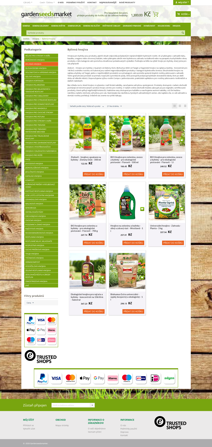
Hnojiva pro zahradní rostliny (40, 142)
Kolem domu (164, 26)
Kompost (29, 180)
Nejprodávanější (107, 2)
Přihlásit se (28, 425)
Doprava (124, 432)
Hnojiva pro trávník (35, 125)
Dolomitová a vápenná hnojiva (40, 72)
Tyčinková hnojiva (34, 258)
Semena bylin (74, 26)
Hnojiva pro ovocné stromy (39, 112)
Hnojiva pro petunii (35, 116)
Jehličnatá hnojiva (34, 172)
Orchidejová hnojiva (35, 216)
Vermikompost (32, 262)
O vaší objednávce (97, 428)
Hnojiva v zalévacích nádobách (41, 151)
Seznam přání (94, 431)
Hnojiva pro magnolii (36, 108)
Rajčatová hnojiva (34, 228)
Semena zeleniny (40, 26)
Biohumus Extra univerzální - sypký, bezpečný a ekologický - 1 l (126, 297)
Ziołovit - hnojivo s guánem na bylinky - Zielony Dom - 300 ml (86, 158)
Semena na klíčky (91, 26)
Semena (26, 26)
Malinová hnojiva (34, 203)
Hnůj (27, 159)
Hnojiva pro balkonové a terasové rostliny (37, 90)
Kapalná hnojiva (33, 176)
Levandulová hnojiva (36, 199)
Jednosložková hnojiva (36, 167)
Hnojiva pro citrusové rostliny (41, 100)
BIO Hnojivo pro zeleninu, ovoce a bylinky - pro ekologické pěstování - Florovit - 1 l (166, 160)
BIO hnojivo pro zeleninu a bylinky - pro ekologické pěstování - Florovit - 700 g (84, 228)
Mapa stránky (62, 425)
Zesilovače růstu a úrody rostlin (37, 275)
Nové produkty (127, 2)
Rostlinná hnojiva (34, 237)
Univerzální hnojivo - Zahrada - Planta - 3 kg (165, 227)
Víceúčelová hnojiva (35, 266)
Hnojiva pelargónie (35, 85)
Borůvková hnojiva (35, 60)
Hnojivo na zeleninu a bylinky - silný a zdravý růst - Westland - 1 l (126, 228)
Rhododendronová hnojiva (39, 233)
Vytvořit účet (29, 428)
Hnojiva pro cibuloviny (36, 95)
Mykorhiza (30, 208)
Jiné (27, 285)
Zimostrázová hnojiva (36, 281)
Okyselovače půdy (34, 212)
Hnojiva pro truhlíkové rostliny (37, 137)
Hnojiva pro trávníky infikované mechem (35, 130)
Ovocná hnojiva (33, 220)
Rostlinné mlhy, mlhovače (38, 241)
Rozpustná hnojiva (34, 245)
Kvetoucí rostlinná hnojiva (39, 191)
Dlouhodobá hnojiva (35, 68)
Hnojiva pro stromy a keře (38, 121)
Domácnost (149, 26)
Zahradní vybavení (132, 26)
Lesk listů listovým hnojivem (39, 195)
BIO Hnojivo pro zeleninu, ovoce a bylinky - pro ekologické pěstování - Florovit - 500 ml (126, 160)
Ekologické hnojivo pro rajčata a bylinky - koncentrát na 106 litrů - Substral (87, 297)
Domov (26, 38)
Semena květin (58, 26)
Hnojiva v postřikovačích (38, 147)
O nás (61, 2)
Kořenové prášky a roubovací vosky (40, 185)
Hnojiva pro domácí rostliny (39, 104)
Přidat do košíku (93, 174)
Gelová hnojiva (33, 76)
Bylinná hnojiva (33, 64)
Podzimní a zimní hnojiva (37, 224)
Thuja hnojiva (32, 253)
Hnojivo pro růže (33, 155)
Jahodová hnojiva (34, 163)
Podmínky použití (75, 2)
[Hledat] (182, 33)
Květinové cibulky (111, 26)
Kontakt (92, 2)
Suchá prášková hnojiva (37, 249)
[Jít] (92, 405)
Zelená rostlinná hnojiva (38, 270)
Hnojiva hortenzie (34, 80)
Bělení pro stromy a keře (37, 55)
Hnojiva (176, 26)
